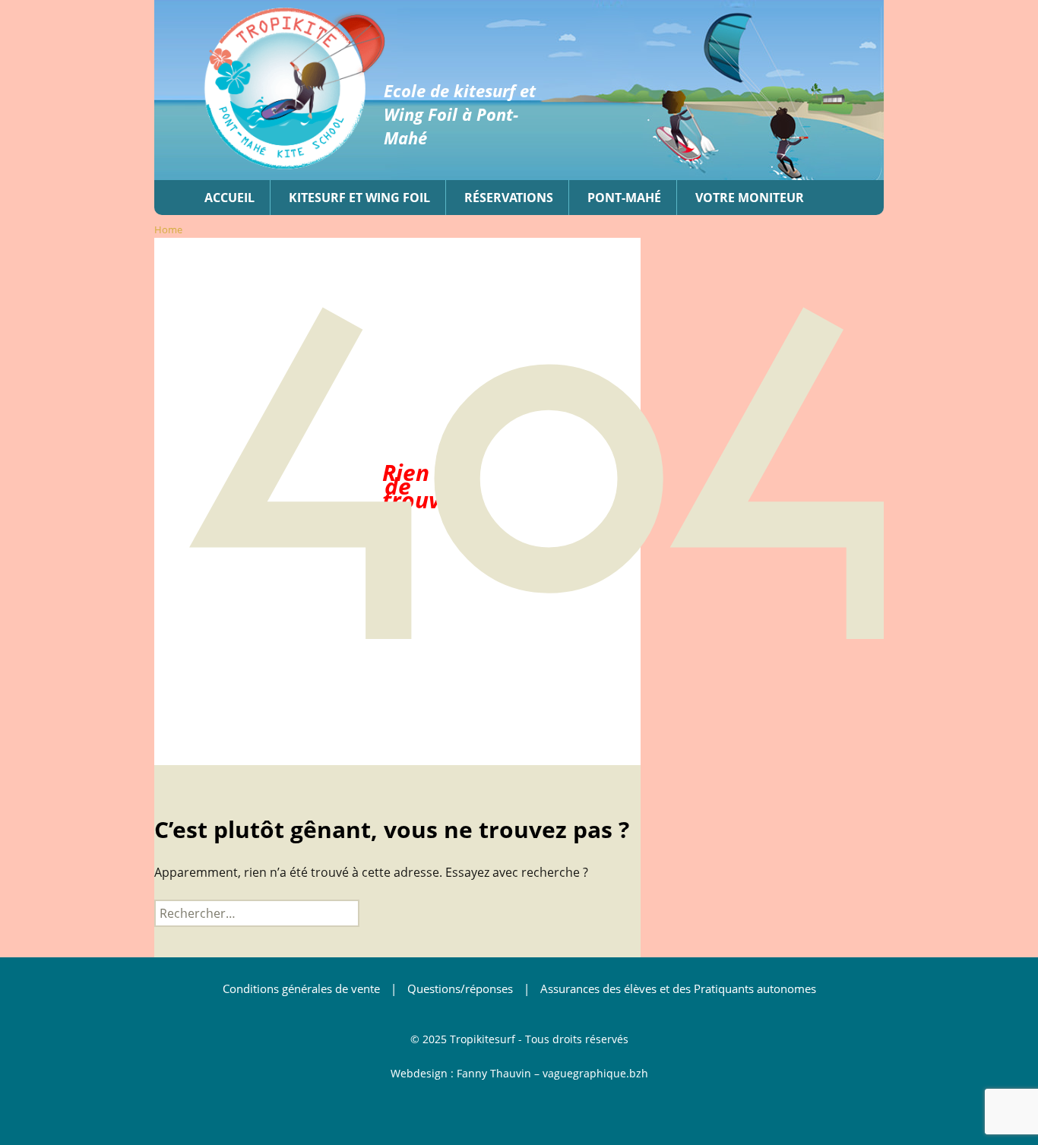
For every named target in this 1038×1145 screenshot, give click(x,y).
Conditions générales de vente (301, 988)
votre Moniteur (749, 197)
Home (168, 229)
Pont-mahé (624, 197)
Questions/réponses (460, 988)
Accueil (229, 197)
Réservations (508, 197)
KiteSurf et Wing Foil (359, 197)
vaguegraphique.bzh (595, 1073)
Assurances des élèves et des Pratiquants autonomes (678, 988)
